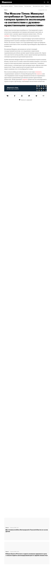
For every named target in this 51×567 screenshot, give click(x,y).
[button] (48, 2)
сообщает (7, 36)
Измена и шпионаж (18, 6)
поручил (25, 79)
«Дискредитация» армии (38, 6)
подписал (39, 73)
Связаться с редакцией (26, 100)
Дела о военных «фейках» (7, 6)
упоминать (38, 72)
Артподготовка (27, 6)
